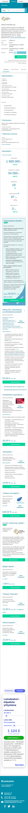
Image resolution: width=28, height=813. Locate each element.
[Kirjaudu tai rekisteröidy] (21, 5)
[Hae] (26, 10)
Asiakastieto (5, 1)
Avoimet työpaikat (6, 144)
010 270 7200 (10, 797)
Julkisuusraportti (8, 623)
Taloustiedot (24, 69)
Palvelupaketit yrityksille (13, 221)
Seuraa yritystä (21, 57)
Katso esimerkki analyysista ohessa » (15, 354)
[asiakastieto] (5, 5)
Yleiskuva (6, 69)
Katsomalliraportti (21, 321)
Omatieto (20, 1)
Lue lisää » (5, 505)
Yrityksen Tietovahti (9, 594)
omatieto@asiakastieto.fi (10, 802)
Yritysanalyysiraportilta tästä (17, 37)
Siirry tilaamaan (14, 300)
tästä (23, 282)
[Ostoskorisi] (14, 5)
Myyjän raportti (8, 566)
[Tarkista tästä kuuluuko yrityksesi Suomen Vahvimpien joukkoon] (6, 21)
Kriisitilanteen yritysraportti (12, 395)
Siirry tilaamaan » (13, 560)
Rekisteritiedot (14, 69)
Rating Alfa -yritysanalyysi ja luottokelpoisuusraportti (12, 311)
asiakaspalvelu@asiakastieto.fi (11, 800)
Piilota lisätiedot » (6, 331)
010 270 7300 (10, 798)
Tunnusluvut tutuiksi (6, 155)
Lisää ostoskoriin (15, 382)
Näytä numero (21, 52)
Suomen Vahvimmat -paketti (13, 523)
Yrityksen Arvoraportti (10, 493)
